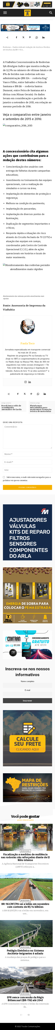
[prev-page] (21, 1015)
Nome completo (27, 681)
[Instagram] (25, 382)
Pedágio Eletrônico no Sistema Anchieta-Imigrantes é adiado (25, 952)
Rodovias (7, 47)
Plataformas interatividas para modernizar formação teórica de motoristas (40, 408)
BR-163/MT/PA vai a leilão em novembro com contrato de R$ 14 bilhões (25, 905)
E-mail (27, 690)
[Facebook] (16, 37)
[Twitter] (23, 37)
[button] (5, 13)
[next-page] (28, 1015)
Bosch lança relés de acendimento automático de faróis (11, 408)
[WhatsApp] (37, 37)
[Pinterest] (30, 37)
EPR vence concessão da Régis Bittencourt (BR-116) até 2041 (25, 999)
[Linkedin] (43, 37)
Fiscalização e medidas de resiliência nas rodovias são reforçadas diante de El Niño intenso (25, 857)
